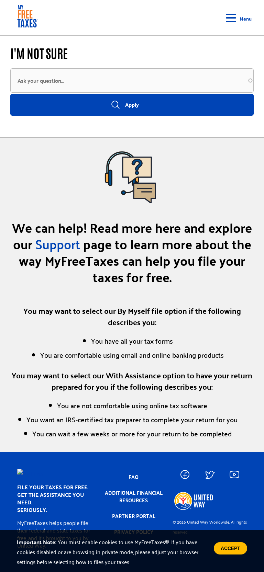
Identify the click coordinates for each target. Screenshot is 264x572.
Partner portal (133, 516)
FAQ (134, 477)
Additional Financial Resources (134, 496)
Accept (230, 548)
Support (57, 243)
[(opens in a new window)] (184, 474)
